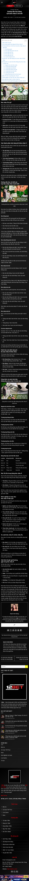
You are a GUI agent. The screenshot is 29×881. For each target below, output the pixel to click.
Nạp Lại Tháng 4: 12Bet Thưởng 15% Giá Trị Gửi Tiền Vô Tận (16, 716)
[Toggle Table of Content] (24, 40)
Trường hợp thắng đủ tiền (10, 66)
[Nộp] (26, 666)
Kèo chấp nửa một (9, 53)
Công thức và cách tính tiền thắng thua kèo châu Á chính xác (14, 62)
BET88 (2, 798)
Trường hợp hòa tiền (9, 72)
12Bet (2, 702)
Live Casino (4, 758)
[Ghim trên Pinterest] (18, 630)
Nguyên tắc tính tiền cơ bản (11, 65)
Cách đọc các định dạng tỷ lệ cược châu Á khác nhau (14, 59)
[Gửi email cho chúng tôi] (12, 872)
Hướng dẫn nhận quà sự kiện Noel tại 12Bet (16, 721)
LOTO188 (15, 798)
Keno (2, 752)
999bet (20, 798)
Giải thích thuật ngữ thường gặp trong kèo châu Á (14, 81)
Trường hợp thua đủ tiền (10, 68)
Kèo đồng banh (8, 49)
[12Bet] (14, 2)
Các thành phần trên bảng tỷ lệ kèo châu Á (13, 44)
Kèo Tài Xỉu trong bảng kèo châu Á (11, 75)
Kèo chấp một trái (9, 55)
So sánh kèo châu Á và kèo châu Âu (11, 79)
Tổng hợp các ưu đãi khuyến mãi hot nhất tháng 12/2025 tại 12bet (15, 731)
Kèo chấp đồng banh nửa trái (11, 50)
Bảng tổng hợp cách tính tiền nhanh (13, 74)
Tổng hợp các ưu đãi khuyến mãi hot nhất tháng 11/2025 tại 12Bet (15, 736)
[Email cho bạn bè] (16, 630)
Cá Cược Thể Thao (15, 9)
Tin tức (3, 760)
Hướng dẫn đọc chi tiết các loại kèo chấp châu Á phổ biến (14, 46)
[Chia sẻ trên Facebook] (11, 630)
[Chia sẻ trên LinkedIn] (21, 630)
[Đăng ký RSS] (17, 872)
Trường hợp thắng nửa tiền (11, 69)
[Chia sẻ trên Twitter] (13, 630)
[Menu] (2, 2)
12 (17, 618)
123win (10, 798)
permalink (16, 636)
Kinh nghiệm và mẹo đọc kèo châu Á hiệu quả (13, 77)
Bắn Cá (3, 747)
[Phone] (14, 625)
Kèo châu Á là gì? (7, 42)
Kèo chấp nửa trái (9, 52)
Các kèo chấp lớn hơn (10, 56)
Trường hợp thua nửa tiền (10, 71)
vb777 (6, 798)
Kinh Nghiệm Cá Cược (6, 755)
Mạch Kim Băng (22, 17)
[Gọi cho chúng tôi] (14, 872)
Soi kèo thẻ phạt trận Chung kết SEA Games (16, 725)
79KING (24, 798)
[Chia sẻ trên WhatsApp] (8, 630)
